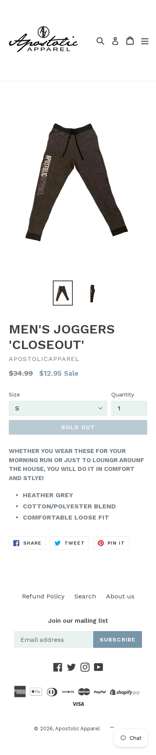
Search (85, 596)
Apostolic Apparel (77, 728)
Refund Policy (43, 596)
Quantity (122, 394)
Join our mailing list (78, 620)
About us (120, 596)
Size (14, 394)
